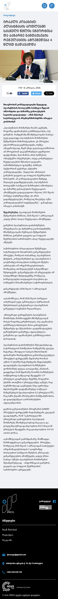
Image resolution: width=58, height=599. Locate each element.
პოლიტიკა (9, 15)
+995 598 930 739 (14, 572)
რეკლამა (7, 540)
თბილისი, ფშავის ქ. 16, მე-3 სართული (24, 563)
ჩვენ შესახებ (9, 529)
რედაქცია (7, 535)
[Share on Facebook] (23, 93)
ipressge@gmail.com (16, 555)
